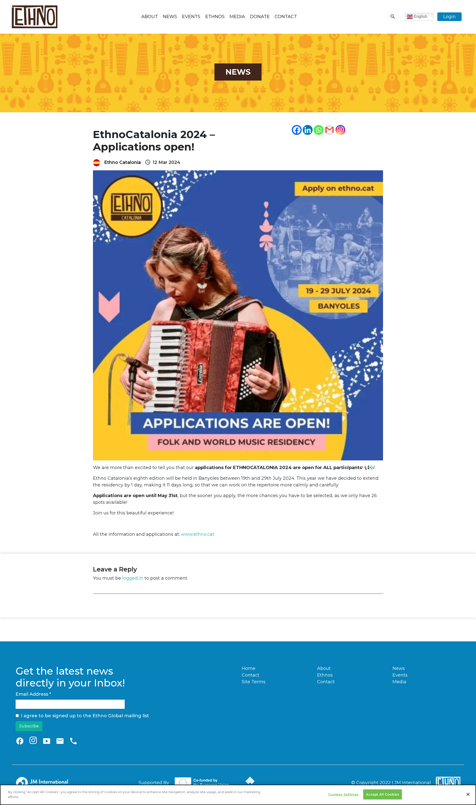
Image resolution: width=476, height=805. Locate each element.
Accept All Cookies (382, 794)
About (149, 16)
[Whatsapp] (319, 130)
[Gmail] (329, 130)
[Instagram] (340, 130)
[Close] (468, 794)
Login (449, 16)
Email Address (33, 694)
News (170, 16)
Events (191, 16)
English (420, 16)
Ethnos (215, 16)
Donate (260, 16)
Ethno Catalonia (122, 162)
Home (248, 668)
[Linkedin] (308, 130)
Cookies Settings (343, 794)
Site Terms (254, 682)
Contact (286, 16)
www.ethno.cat (197, 534)
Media (237, 16)
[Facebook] (297, 130)
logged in (132, 578)
